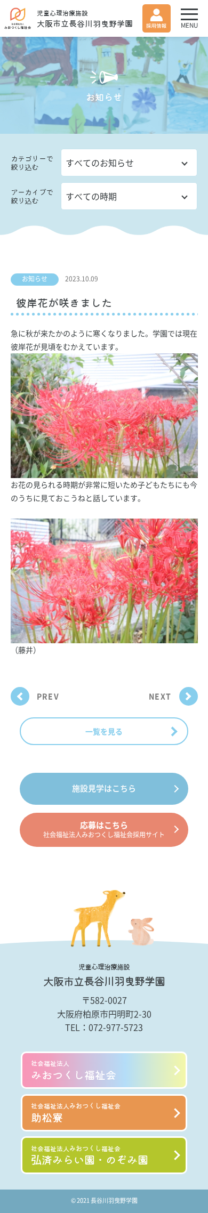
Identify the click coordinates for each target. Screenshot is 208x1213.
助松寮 (76, 1113)
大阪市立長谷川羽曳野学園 (85, 18)
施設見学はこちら (104, 788)
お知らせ (34, 279)
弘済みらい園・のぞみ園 (89, 1156)
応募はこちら (104, 829)
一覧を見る (104, 731)
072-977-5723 (116, 1027)
